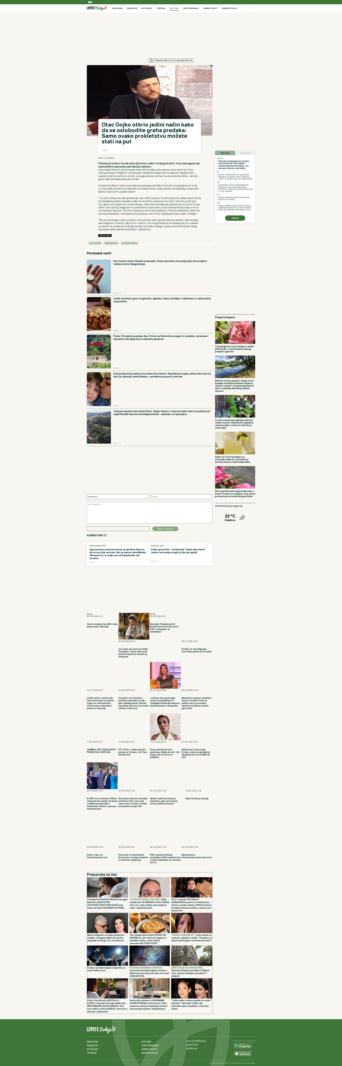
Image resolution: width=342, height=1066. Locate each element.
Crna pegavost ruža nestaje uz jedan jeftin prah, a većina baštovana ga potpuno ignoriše (234, 349)
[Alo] (89, 2)
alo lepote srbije (129, 243)
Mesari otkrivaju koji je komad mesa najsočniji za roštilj (234, 198)
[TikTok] (247, 1029)
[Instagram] (252, 1029)
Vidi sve (235, 218)
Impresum (191, 1048)
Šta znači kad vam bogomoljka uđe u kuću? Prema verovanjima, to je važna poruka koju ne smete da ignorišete (235, 494)
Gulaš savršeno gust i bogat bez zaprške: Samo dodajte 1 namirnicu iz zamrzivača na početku (162, 300)
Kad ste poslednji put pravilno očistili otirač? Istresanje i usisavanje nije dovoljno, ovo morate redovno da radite (233, 165)
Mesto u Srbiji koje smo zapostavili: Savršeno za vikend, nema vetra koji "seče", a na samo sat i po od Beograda (235, 176)
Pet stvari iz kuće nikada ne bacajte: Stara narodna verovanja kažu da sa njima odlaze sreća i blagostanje (160, 262)
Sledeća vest (157, 546)
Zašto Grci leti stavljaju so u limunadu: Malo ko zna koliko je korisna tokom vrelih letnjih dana (232, 459)
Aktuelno (147, 8)
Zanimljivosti (210, 8)
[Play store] (244, 1046)
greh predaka (111, 243)
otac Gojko (95, 243)
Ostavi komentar (165, 529)
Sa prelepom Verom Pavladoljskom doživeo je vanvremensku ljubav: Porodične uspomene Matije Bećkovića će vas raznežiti (235, 188)
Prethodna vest (98, 546)
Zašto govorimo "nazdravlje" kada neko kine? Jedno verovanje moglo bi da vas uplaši (178, 551)
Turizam (160, 8)
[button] (192, 158)
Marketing (192, 1044)
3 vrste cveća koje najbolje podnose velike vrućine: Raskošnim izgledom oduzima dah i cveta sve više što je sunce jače (234, 424)
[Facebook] (241, 1029)
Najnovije (132, 8)
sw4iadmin (110, 158)
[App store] (244, 1053)
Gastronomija (190, 8)
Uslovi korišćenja (196, 1041)
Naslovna (117, 8)
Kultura (174, 8)
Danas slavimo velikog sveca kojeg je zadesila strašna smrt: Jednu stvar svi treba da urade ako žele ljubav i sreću (234, 207)
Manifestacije (229, 8)
